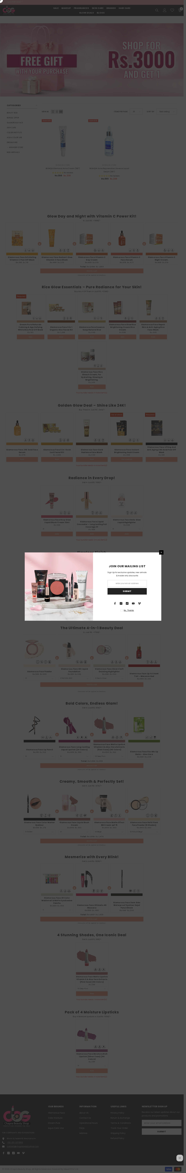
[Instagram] (121, 603)
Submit (127, 591)
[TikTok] (127, 603)
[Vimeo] (139, 603)
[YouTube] (133, 603)
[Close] (161, 552)
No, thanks (129, 610)
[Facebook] (115, 603)
